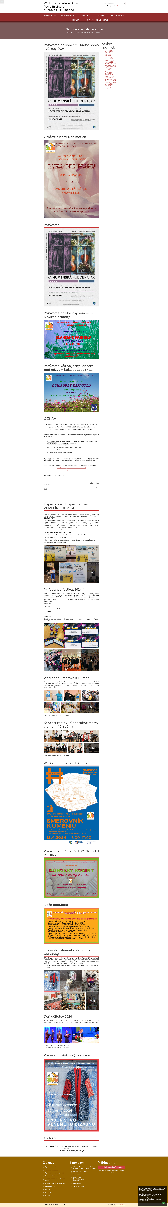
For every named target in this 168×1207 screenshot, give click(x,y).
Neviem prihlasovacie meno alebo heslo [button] (111, 1171)
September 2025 (110, 67)
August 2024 (109, 84)
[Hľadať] (124, 3)
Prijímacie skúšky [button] (67, 15)
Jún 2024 (108, 86)
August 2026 (109, 51)
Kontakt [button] (75, 20)
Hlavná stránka (73, 32)
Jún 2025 (108, 70)
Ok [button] (163, 1203)
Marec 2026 (109, 59)
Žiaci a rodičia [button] (116, 15)
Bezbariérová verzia (51, 1205)
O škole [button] (83, 15)
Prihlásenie (121, 6)
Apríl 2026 (108, 57)
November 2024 (110, 81)
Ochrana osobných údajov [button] (93, 20)
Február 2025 (109, 76)
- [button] (108, 6)
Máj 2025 (108, 71)
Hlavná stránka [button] (50, 15)
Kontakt (48, 1192)
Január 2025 (109, 78)
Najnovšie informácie (91, 32)
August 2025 (109, 68)
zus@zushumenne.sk (80, 1171)
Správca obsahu (51, 1167)
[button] (111, 6)
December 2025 (110, 63)
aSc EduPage (120, 1205)
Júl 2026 (107, 52)
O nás (47, 1189)
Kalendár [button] (101, 15)
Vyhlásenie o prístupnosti (54, 1173)
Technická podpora (52, 1170)
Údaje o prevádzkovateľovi (55, 1183)
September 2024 (110, 82)
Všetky (107, 89)
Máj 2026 (108, 56)
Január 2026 (109, 62)
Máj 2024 (108, 87)
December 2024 (110, 79)
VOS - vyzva (71, 470)
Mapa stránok (50, 1186)
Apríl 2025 (108, 73)
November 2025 (110, 65)
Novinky (48, 1195)
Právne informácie (52, 1176)
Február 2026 (109, 60)
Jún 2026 (108, 54)
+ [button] (104, 6)
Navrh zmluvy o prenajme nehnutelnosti (71, 468)
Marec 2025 (109, 75)
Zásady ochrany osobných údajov (55, 1179)
